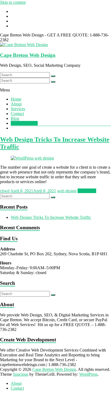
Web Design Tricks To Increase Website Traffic (51, 217)
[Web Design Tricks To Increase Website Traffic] (32, 158)
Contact (17, 113)
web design (67, 191)
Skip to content (13, 2)
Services (18, 108)
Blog (15, 118)
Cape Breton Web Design (28, 55)
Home (16, 99)
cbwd (4, 191)
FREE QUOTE (24, 123)
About (16, 104)
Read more (87, 191)
